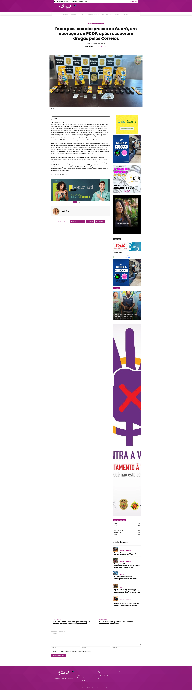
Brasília (122, 574)
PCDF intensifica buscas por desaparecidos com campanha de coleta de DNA (125, 578)
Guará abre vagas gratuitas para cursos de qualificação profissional (116, 622)
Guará (90, 23)
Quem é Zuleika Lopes (123, 223)
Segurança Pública (98, 23)
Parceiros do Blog (118, 252)
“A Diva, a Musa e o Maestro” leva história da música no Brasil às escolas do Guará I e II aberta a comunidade (126, 603)
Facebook (102, 675)
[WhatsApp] (105, 46)
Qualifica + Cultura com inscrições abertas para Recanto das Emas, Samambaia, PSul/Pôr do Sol (71, 622)
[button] (138, 1)
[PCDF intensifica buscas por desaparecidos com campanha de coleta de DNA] (115, 573)
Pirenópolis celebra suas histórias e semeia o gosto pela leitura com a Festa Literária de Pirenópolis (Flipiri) (127, 565)
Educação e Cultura (125, 550)
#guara (80, 202)
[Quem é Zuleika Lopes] (126, 212)
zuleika (90, 43)
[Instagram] (107, 676)
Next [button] (139, 178)
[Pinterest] (101, 46)
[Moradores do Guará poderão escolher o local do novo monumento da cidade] (127, 305)
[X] (98, 46)
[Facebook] (94, 46)
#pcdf (85, 202)
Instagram (111, 675)
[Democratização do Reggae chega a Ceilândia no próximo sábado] (115, 549)
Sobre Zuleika (117, 239)
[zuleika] (56, 211)
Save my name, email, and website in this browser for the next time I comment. (72, 651)
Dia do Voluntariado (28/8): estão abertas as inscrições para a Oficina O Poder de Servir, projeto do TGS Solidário (127, 591)
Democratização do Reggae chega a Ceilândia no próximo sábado (126, 553)
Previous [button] (115, 178)
